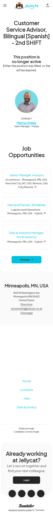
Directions (26, 304)
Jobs (26, 398)
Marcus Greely (26, 123)
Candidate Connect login (26, 431)
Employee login (26, 428)
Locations (26, 390)
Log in (26, 480)
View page (26, 312)
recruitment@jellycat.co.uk (26, 308)
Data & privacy (26, 407)
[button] (47, 5)
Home (26, 381)
